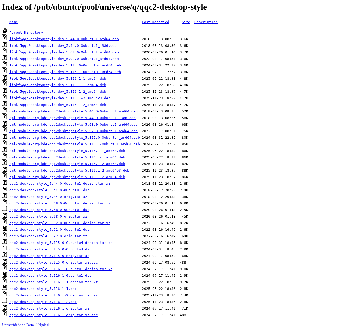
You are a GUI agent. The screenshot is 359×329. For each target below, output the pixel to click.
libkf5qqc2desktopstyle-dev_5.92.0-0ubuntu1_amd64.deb (64, 59)
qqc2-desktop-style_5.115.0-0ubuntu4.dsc (50, 249)
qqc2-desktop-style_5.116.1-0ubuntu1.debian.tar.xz (60, 269)
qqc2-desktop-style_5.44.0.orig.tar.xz (48, 197)
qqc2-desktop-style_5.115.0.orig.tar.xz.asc (53, 262)
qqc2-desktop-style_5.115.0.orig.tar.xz (49, 256)
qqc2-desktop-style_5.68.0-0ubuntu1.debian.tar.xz (59, 203)
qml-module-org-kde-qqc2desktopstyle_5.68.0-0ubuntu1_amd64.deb (73, 124)
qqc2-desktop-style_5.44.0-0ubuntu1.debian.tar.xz (59, 184)
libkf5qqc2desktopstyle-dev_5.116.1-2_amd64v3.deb (59, 98)
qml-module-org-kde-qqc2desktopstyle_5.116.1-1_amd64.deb (67, 151)
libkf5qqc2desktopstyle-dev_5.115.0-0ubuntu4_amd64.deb (65, 65)
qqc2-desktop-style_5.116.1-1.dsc (43, 289)
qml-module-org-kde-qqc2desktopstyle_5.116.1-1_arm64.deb (67, 157)
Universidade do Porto (18, 325)
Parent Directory (26, 32)
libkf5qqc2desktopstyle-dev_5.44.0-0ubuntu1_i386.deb (63, 46)
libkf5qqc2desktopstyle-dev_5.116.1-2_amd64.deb (57, 92)
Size (186, 22)
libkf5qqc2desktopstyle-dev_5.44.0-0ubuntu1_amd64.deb (64, 39)
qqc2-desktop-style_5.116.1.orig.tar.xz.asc (53, 315)
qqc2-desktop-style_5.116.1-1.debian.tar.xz (53, 282)
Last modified (155, 22)
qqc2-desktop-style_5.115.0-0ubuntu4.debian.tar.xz (60, 243)
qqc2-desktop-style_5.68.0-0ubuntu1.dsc (49, 210)
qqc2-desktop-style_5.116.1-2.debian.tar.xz (53, 295)
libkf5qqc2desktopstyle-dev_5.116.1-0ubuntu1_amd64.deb (65, 72)
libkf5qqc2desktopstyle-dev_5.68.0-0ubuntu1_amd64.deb (64, 52)
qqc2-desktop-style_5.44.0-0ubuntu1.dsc (49, 190)
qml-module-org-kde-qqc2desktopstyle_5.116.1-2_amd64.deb (67, 164)
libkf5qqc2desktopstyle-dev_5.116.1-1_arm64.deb (57, 85)
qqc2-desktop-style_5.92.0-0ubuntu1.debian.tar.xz (59, 223)
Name (13, 22)
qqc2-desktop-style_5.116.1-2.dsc (43, 302)
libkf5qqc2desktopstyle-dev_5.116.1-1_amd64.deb (57, 78)
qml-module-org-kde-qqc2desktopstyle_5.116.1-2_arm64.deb (67, 177)
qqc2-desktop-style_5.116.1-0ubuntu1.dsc (50, 275)
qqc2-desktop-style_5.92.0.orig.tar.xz (48, 236)
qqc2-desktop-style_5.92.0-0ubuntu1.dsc (49, 230)
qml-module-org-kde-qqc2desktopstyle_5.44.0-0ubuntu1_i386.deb (72, 118)
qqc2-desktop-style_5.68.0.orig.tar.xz (48, 216)
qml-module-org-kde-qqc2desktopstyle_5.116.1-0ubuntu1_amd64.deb (74, 144)
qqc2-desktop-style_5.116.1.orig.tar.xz (49, 308)
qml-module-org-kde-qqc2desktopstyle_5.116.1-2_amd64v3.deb (69, 170)
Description (206, 22)
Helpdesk (43, 325)
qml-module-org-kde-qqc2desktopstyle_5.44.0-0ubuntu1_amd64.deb (73, 111)
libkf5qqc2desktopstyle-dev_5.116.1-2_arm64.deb (57, 105)
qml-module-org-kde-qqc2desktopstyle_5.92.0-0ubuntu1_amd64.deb (73, 131)
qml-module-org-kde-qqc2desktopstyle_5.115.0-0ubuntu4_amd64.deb (74, 138)
